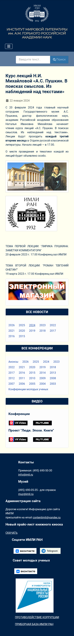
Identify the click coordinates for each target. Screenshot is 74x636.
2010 (32, 378)
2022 (53, 325)
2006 (22, 383)
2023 (42, 325)
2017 (53, 330)
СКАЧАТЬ (12, 532)
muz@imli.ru (26, 494)
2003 (53, 383)
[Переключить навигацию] (9, 46)
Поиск (61, 59)
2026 (11, 325)
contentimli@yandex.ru (47, 517)
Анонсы (13, 361)
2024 (32, 325)
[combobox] (33, 60)
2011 (22, 378)
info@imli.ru (25, 474)
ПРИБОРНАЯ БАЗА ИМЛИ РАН (34, 624)
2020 (22, 330)
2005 (32, 383)
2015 (22, 336)
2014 (42, 372)
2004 (42, 383)
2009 (42, 378)
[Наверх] (68, 629)
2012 (11, 378)
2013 (53, 372)
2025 (22, 325)
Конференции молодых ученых (28, 389)
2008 (53, 378)
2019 (32, 330)
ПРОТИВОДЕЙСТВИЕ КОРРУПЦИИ (37, 617)
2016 (11, 336)
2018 (42, 330)
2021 (11, 330)
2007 (11, 383)
